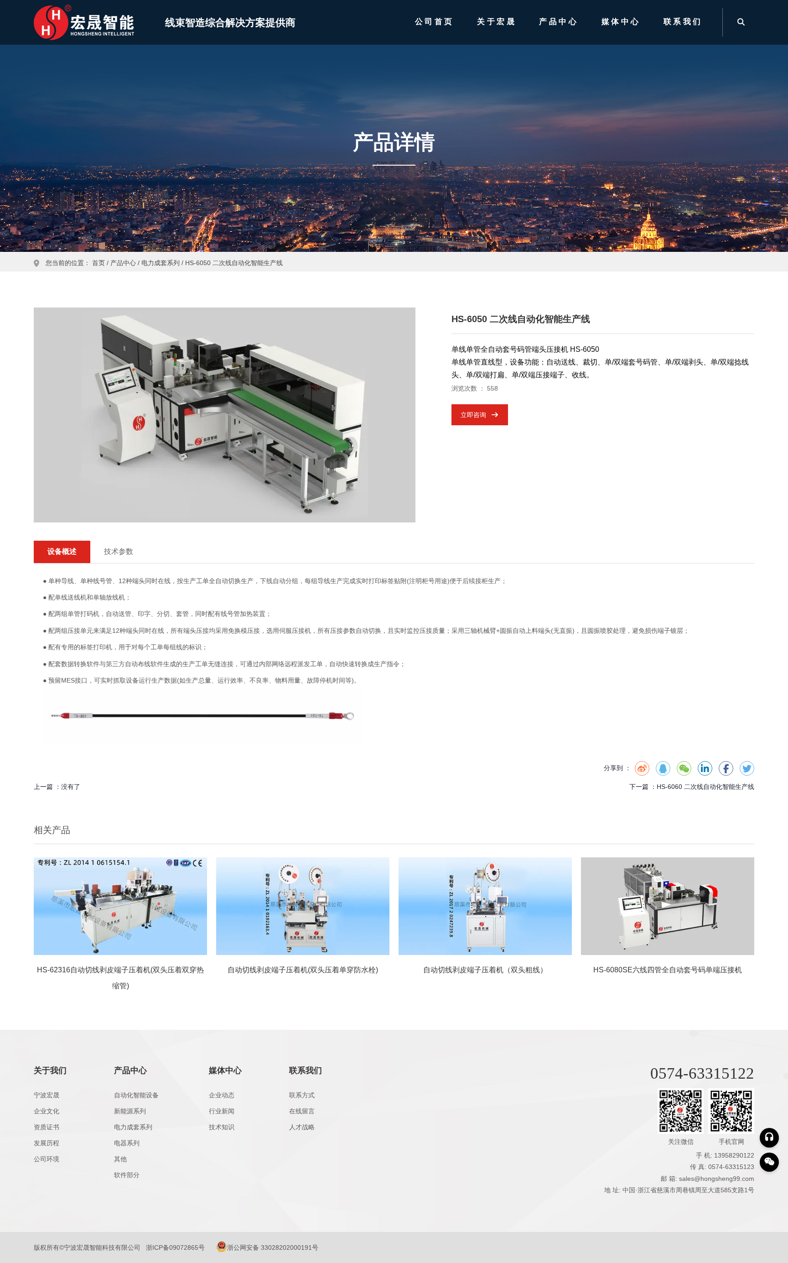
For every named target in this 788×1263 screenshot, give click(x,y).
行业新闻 (221, 1111)
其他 (120, 1159)
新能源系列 (130, 1111)
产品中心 (558, 21)
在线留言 (302, 1111)
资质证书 (46, 1127)
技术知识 (221, 1127)
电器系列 (127, 1143)
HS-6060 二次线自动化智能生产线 (705, 786)
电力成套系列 (160, 263)
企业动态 (221, 1095)
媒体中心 (621, 21)
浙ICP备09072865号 (175, 1247)
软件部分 (127, 1175)
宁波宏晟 (46, 1095)
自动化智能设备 (136, 1095)
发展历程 (46, 1143)
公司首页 (434, 21)
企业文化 (46, 1111)
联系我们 (683, 21)
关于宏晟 (496, 21)
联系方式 (302, 1095)
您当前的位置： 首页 (76, 263)
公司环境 (46, 1159)
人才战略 (302, 1127)
